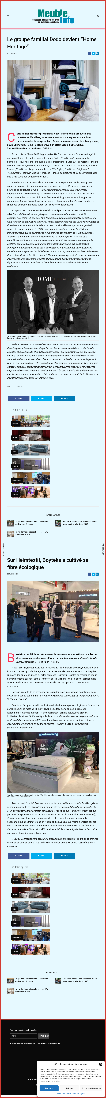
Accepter (49, 1088)
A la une (20, 386)
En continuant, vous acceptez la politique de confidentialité (35, 1044)
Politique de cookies (64, 1094)
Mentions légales (79, 1094)
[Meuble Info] (53, 16)
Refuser (69, 1088)
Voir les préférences (91, 1088)
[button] (101, 1064)
